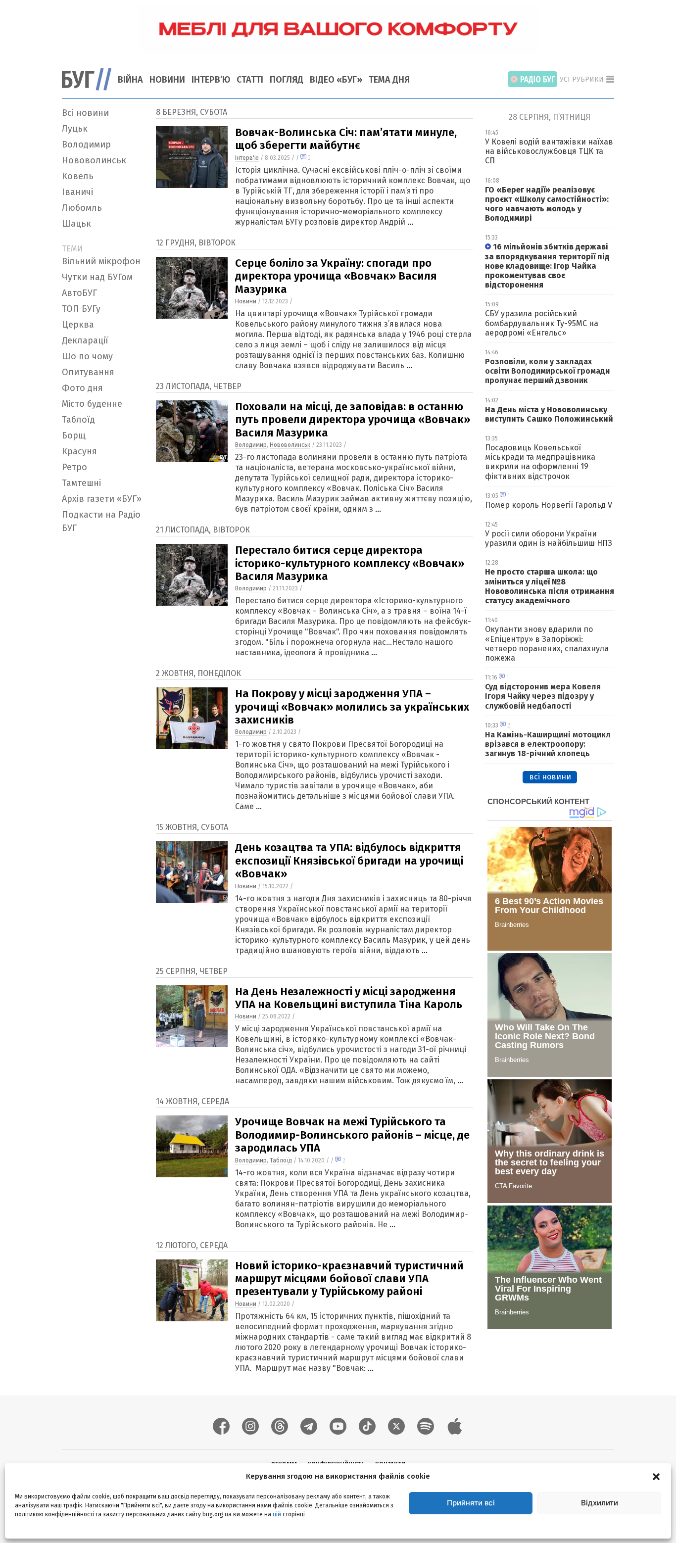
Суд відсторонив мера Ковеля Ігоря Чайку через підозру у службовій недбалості (543, 696)
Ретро (74, 467)
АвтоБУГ (79, 293)
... (410, 222)
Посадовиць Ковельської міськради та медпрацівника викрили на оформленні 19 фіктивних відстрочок (540, 462)
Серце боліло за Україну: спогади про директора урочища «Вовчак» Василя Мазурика (336, 276)
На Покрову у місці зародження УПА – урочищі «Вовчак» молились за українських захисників (352, 706)
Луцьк (75, 128)
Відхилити (599, 1502)
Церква (78, 324)
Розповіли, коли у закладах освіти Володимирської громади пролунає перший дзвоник (547, 371)
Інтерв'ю (247, 157)
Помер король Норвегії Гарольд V (548, 505)
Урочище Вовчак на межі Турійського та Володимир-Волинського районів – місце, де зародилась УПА (352, 1135)
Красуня (79, 451)
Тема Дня (389, 79)
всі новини (550, 776)
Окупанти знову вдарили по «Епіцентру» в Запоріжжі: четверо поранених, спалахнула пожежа (547, 644)
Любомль (82, 207)
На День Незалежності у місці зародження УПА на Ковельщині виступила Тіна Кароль (348, 998)
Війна (130, 79)
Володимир (86, 144)
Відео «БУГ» (336, 79)
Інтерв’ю (211, 79)
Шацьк (76, 223)
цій (277, 1513)
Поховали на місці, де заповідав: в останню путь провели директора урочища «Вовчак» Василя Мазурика (352, 419)
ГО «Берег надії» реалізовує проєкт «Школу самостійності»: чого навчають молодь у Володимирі (547, 204)
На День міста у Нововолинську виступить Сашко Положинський (549, 414)
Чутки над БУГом (97, 277)
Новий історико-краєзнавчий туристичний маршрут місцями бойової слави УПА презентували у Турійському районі (349, 1279)
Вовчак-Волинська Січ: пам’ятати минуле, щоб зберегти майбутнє (346, 139)
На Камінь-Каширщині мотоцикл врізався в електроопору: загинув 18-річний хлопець (548, 744)
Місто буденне (92, 403)
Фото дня (82, 388)
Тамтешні (81, 483)
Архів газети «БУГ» (102, 498)
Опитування (88, 372)
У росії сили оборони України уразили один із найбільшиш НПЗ (548, 538)
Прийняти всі (471, 1502)
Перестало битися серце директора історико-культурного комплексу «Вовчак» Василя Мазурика (349, 563)
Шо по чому (87, 356)
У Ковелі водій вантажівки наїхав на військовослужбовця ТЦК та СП (549, 151)
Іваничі (77, 192)
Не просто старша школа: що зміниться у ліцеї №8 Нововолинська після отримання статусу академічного (549, 586)
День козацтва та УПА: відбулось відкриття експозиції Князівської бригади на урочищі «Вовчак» (349, 860)
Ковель (78, 176)
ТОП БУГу (81, 308)
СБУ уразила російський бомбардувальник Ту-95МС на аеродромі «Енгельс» (541, 323)
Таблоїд (78, 419)
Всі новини (85, 112)
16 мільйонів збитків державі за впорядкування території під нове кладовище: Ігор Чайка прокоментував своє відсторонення (547, 265)
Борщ (74, 435)
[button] (656, 1476)
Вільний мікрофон (101, 261)
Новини (167, 79)
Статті (250, 79)
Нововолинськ (94, 160)
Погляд (286, 79)
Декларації (85, 340)
